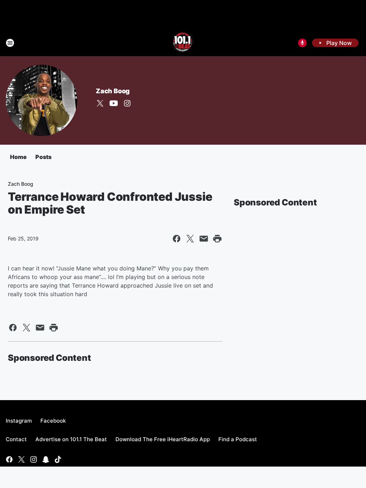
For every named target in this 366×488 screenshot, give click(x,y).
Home (18, 156)
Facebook (53, 420)
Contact (16, 439)
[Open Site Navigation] (10, 43)
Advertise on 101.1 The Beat (71, 439)
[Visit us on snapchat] (45, 459)
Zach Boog (113, 91)
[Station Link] (183, 42)
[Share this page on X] (190, 239)
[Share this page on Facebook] (177, 239)
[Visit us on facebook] (9, 459)
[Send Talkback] (302, 43)
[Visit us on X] (100, 103)
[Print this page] (217, 239)
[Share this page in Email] (204, 239)
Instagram (19, 420)
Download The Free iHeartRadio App (162, 439)
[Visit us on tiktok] (58, 459)
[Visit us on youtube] (113, 103)
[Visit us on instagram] (127, 103)
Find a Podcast (237, 439)
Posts (43, 156)
